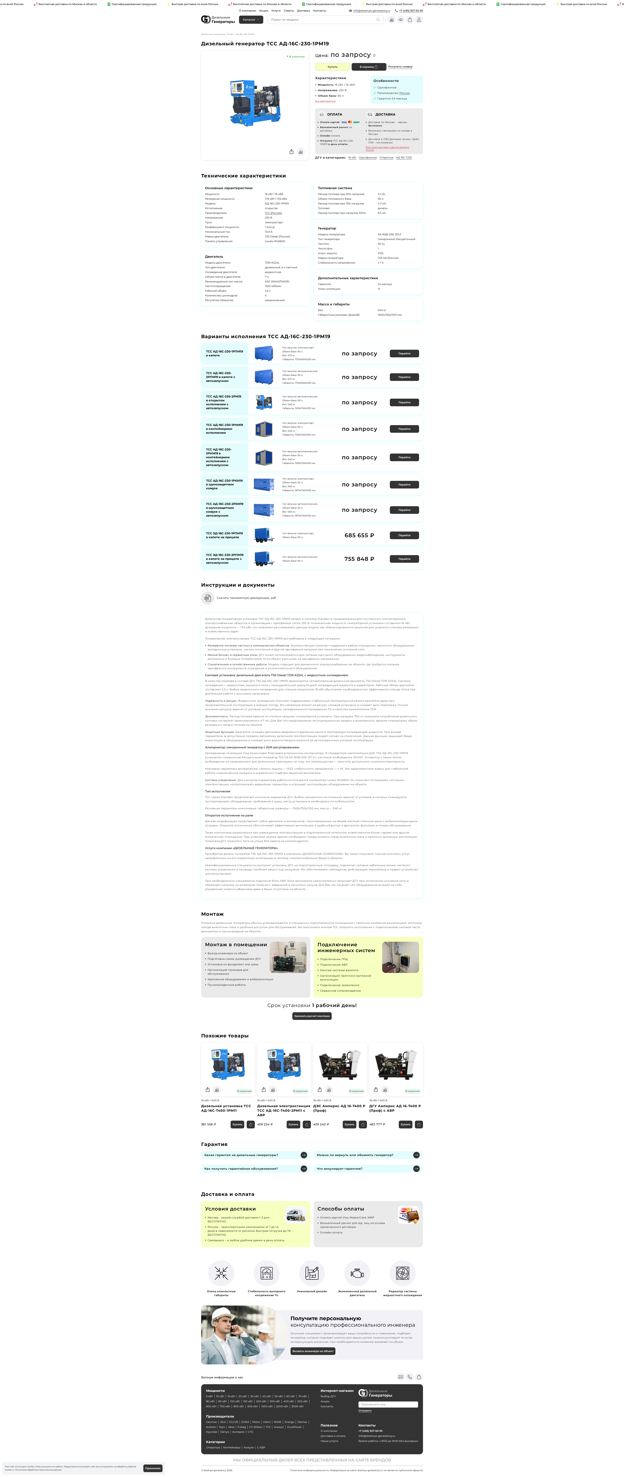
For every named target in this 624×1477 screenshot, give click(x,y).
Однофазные (368, 157)
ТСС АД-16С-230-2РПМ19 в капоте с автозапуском (220, 377)
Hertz (267, 1422)
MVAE (277, 1422)
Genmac (211, 1422)
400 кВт (288, 1401)
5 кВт (209, 1396)
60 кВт (290, 1396)
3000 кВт (298, 1406)
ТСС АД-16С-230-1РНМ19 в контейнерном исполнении (224, 429)
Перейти (404, 353)
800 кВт (239, 1406)
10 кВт (220, 1396)
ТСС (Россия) (273, 213)
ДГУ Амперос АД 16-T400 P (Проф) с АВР (395, 1108)
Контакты (319, 10)
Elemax (302, 1422)
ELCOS (233, 1422)
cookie (8, 1470)
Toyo (222, 1427)
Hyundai (211, 1431)
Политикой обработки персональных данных (38, 1470)
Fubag (242, 1427)
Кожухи (249, 1447)
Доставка (303, 10)
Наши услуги (329, 1441)
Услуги (276, 10)
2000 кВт (282, 1406)
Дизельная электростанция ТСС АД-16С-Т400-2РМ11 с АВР (284, 1110)
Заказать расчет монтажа (312, 1016)
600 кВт (211, 1406)
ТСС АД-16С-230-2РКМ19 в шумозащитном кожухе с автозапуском (224, 509)
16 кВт (230, 34)
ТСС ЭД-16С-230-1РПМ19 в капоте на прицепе (224, 535)
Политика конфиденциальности (309, 1470)
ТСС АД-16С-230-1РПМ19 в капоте (224, 353)
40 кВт (266, 1396)
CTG (250, 1431)
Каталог (249, 19)
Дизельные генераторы (213, 34)
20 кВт (243, 1396)
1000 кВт (267, 1406)
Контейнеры (231, 1447)
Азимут (279, 1427)
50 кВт (278, 1396)
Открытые (386, 157)
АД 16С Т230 (404, 157)
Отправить (365, 1410)
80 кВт (210, 1401)
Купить (333, 66)
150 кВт (248, 1401)
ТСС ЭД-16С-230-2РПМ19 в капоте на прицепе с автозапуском (224, 559)
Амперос (238, 1431)
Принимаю (153, 1468)
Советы (289, 10)
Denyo (224, 1431)
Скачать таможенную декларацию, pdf (246, 598)
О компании (247, 10)
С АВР (261, 1447)
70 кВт (302, 1396)
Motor (256, 1422)
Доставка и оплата (333, 1436)
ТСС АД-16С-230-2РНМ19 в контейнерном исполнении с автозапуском (219, 457)
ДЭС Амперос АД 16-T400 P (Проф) (339, 1108)
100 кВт (235, 1401)
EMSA (245, 1422)
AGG (223, 1422)
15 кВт (231, 1396)
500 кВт (302, 1401)
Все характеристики (325, 101)
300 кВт (275, 1401)
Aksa (231, 1427)
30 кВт (254, 1396)
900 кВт (252, 1406)
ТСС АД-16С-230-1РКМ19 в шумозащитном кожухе (224, 484)
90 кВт (222, 1401)
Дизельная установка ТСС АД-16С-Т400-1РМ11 (226, 1108)
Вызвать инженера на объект (312, 1351)
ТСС (268, 1427)
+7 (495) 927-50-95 (411, 10)
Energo (289, 1422)
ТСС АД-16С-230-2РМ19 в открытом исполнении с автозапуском (223, 402)
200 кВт (261, 1401)
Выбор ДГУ (328, 1396)
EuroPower (294, 1427)
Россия (404, 93)
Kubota (211, 1427)
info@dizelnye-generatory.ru (371, 10)
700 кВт (225, 1406)
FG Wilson (255, 1427)
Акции (263, 10)
